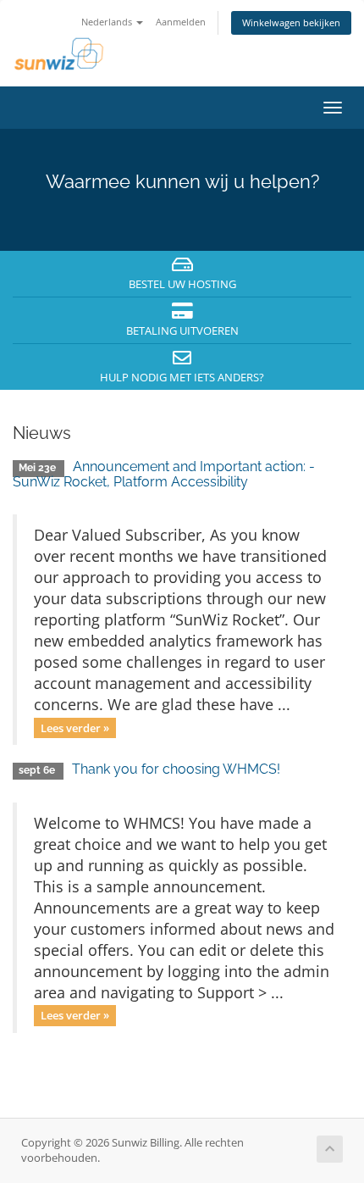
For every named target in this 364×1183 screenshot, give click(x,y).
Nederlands (108, 21)
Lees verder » (75, 727)
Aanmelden (181, 21)
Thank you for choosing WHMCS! (176, 769)
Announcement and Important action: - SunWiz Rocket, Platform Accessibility (164, 474)
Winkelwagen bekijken (291, 22)
